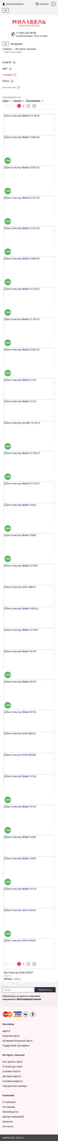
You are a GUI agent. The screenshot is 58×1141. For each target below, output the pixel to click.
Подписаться (45, 989)
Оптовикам (8, 1106)
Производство (10, 1111)
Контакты (7, 1126)
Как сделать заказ (12, 1061)
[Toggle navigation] (5, 10)
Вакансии (7, 1121)
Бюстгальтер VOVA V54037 (18, 972)
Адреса (6, 1030)
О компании (8, 1102)
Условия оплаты (11, 1071)
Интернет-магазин (25, 48)
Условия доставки (12, 1066)
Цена (5, 100)
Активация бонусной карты (17, 1040)
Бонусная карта (11, 1035)
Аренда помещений (13, 1116)
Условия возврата (12, 1081)
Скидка (17, 100)
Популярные (33, 100)
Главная (7, 48)
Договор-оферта (11, 1076)
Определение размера (14, 1085)
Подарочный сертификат (16, 1045)
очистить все (9, 87)
